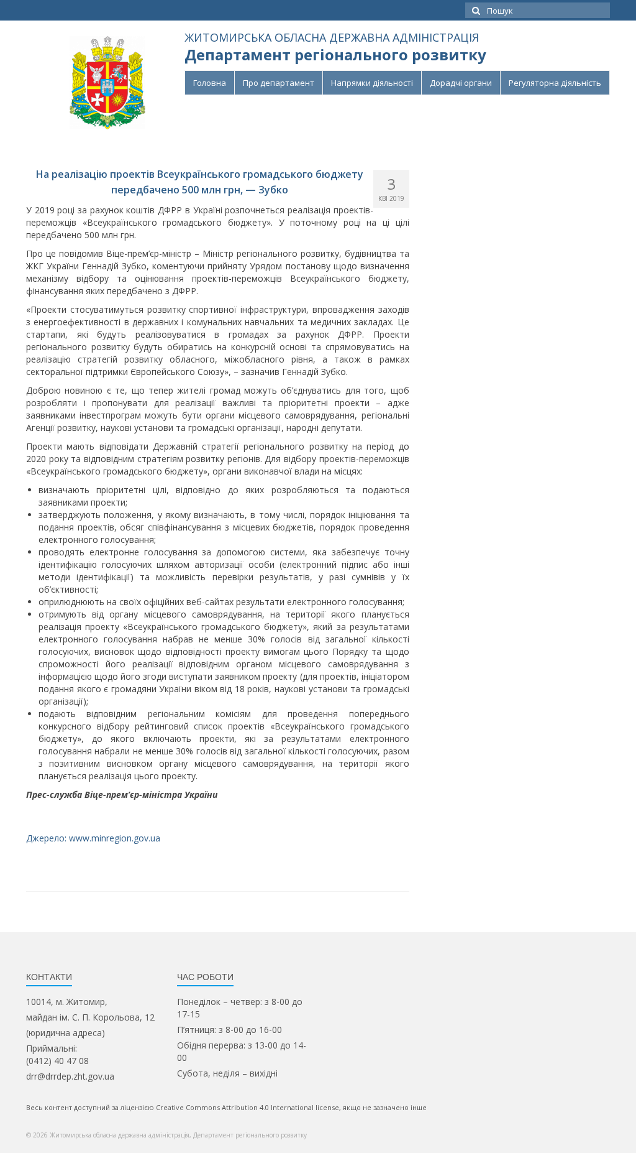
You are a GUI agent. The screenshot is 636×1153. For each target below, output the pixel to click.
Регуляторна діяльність (555, 82)
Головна (209, 82)
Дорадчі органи (461, 82)
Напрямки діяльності (372, 82)
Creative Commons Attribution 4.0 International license (247, 1107)
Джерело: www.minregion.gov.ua (93, 838)
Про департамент (278, 82)
